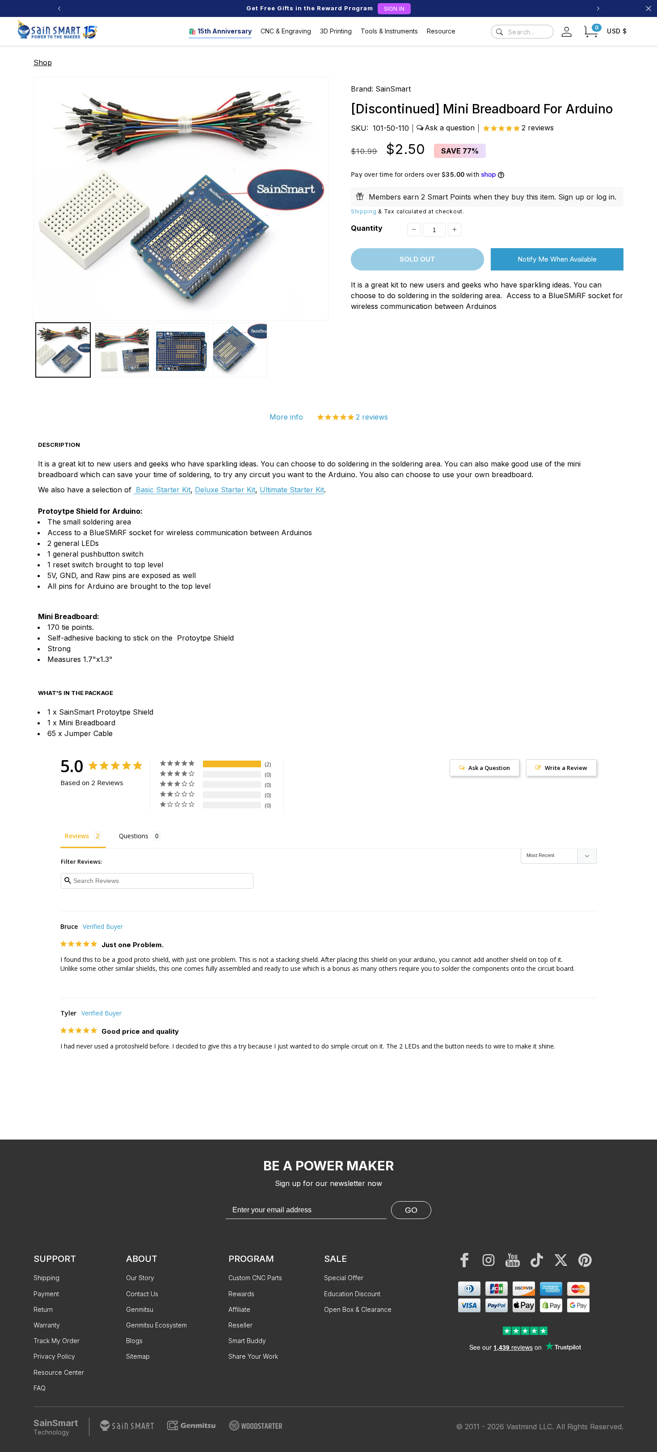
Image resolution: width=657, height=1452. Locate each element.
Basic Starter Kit (162, 489)
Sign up (571, 196)
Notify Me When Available (557, 259)
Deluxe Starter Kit (225, 489)
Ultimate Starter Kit (292, 489)
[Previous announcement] (59, 8)
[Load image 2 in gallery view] (122, 350)
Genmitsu (139, 1309)
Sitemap (138, 1356)
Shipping (364, 211)
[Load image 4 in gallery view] (240, 350)
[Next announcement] (598, 8)
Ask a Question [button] (489, 768)
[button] (591, 31)
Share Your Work (253, 1356)
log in (605, 196)
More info (286, 416)
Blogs (134, 1340)
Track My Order (57, 1340)
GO (411, 1210)
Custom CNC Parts (255, 1277)
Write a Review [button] (566, 768)
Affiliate (239, 1309)
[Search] (499, 31)
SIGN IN (394, 8)
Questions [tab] (133, 836)
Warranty (47, 1325)
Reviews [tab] (77, 836)
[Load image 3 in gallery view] (181, 350)
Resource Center (59, 1372)
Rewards (241, 1294)
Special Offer (343, 1277)
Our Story (140, 1277)
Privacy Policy (54, 1356)
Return (43, 1309)
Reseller (240, 1325)
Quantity (367, 228)
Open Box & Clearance (358, 1309)
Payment (46, 1294)
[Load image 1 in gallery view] (63, 350)
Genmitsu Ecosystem (156, 1325)
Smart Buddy (247, 1340)
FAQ (40, 1388)
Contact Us (142, 1294)
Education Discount (352, 1294)
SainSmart (393, 88)
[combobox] (522, 32)
